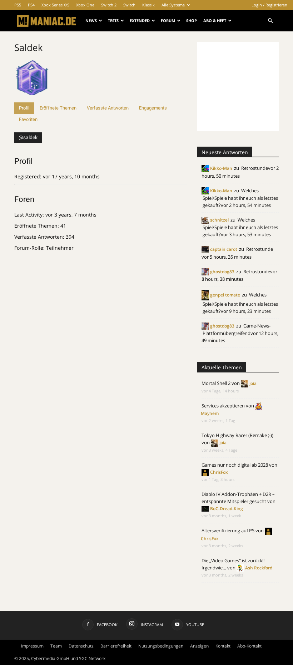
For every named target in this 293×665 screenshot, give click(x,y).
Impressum (32, 646)
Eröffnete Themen (58, 108)
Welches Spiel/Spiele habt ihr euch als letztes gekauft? (240, 198)
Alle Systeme (173, 4)
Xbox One (85, 4)
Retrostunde (254, 168)
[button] (270, 20)
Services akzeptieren (223, 405)
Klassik (148, 4)
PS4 (31, 4)
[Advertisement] (245, 86)
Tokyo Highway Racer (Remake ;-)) (237, 435)
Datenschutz (81, 646)
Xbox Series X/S (55, 4)
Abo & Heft (214, 20)
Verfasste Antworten (108, 108)
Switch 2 (108, 4)
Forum (168, 20)
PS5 (17, 4)
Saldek (28, 47)
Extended (140, 20)
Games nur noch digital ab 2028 (235, 465)
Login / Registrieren (269, 4)
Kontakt (222, 646)
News (91, 20)
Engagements (153, 108)
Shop (191, 20)
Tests (113, 20)
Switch (129, 4)
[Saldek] (32, 99)
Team (56, 646)
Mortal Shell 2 (216, 383)
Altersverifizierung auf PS (228, 530)
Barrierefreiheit (115, 646)
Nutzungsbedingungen (160, 646)
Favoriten (28, 119)
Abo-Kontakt (249, 646)
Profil (24, 108)
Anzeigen (199, 646)
